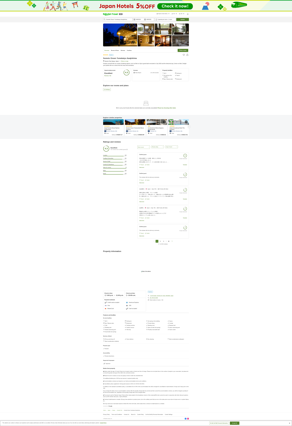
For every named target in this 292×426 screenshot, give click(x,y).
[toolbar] (143, 19)
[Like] (184, 55)
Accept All (234, 423)
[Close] (289, 423)
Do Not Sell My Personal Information (219, 423)
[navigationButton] (153, 241)
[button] (110, 14)
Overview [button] (106, 50)
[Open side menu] (187, 14)
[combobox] (117, 19)
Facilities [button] (129, 50)
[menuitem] (163, 14)
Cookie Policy (103, 422)
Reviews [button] (123, 50)
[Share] (187, 54)
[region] (146, 423)
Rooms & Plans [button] (115, 50)
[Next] (189, 126)
